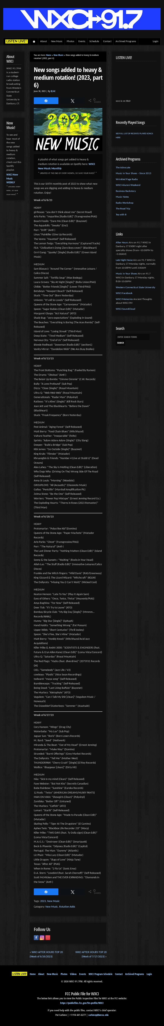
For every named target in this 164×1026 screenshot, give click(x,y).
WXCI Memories (124, 299)
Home (34, 41)
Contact (107, 41)
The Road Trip (123, 208)
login (155, 41)
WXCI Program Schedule (100, 974)
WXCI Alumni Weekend (128, 185)
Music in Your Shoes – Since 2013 (133, 173)
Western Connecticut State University (135, 287)
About (43, 41)
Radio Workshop (124, 203)
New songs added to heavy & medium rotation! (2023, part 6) (68, 77)
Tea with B (121, 214)
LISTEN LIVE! (19, 974)
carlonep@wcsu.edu (98, 1015)
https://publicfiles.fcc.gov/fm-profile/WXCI (82, 1003)
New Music (57, 41)
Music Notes (122, 197)
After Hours (122, 242)
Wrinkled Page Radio (127, 179)
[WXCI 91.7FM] (82, 29)
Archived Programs (126, 41)
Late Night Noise (124, 260)
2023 (43, 901)
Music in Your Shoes (126, 273)
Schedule (94, 41)
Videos (73, 974)
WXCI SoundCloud (125, 309)
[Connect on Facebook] (36, 937)
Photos (70, 41)
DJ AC (53, 91)
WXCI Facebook (124, 293)
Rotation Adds (67, 906)
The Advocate (123, 167)
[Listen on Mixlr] (47, 937)
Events (81, 41)
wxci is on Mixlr (123, 101)
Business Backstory (126, 191)
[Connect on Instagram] (42, 937)
